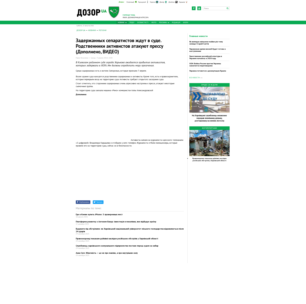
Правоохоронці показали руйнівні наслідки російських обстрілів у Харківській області (117, 238)
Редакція (176, 22)
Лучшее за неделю (209, 85)
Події (132, 22)
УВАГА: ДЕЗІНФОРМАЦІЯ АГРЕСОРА (135, 17)
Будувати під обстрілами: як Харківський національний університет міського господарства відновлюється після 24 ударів (130, 230)
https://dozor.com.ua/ (98, 12)
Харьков (182, 2)
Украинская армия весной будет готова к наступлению (207, 50)
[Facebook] (194, 8)
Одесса (152, 2)
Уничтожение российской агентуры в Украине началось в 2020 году (205, 57)
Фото (153, 22)
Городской (142, 2)
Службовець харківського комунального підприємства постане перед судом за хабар (117, 245)
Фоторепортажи (209, 128)
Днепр (161, 2)
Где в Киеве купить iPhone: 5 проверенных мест (99, 214)
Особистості (143, 22)
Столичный (130, 2)
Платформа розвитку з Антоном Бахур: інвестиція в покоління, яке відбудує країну (116, 221)
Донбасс (171, 2)
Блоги (185, 22)
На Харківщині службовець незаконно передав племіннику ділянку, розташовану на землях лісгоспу (209, 118)
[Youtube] (199, 8)
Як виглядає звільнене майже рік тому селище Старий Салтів (206, 42)
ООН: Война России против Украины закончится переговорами (205, 64)
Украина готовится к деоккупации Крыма (207, 71)
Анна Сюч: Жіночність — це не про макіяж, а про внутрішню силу (107, 253)
